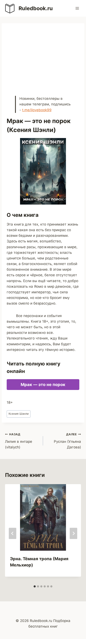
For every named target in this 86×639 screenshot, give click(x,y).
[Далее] (73, 533)
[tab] (35, 586)
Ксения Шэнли (19, 413)
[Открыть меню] (77, 8)
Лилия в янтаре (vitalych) (18, 441)
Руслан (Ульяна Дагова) (67, 441)
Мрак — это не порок (43, 384)
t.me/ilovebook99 (37, 110)
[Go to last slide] (12, 533)
